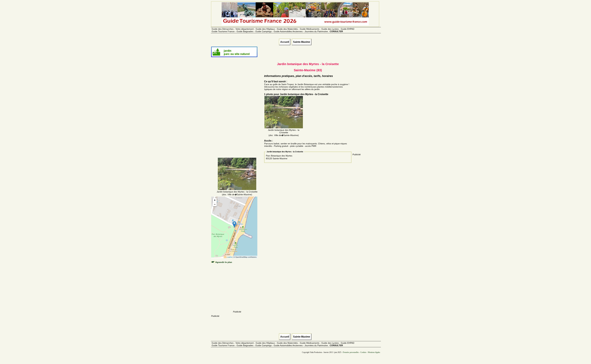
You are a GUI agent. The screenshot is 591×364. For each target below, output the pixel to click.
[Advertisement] (237, 111)
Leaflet (229, 257)
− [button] (215, 204)
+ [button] (215, 200)
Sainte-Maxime (301, 42)
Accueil (284, 42)
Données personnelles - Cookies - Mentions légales (361, 352)
